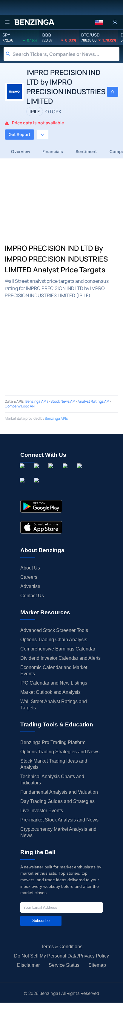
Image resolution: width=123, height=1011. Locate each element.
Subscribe (41, 920)
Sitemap (97, 965)
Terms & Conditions (61, 946)
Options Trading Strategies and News (59, 751)
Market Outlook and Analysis (50, 692)
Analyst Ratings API (94, 401)
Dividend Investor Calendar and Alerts (60, 658)
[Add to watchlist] (112, 92)
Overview (20, 151)
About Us (30, 567)
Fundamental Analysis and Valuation (59, 792)
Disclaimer (28, 965)
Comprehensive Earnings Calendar (57, 648)
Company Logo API (20, 406)
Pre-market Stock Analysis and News (59, 819)
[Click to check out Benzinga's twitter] (66, 473)
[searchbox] (66, 54)
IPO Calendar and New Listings (53, 682)
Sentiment (86, 151)
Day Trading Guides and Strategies (57, 801)
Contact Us (32, 595)
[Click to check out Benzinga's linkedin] (52, 473)
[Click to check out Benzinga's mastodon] (38, 487)
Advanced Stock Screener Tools (54, 630)
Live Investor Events (41, 810)
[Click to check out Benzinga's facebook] (23, 473)
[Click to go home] (34, 22)
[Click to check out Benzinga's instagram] (38, 473)
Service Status (64, 965)
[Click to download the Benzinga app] (41, 506)
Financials (52, 151)
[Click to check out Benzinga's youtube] (81, 473)
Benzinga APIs (36, 401)
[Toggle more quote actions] (43, 134)
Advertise (30, 586)
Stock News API (63, 401)
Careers (28, 577)
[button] (98, 22)
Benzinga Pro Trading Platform (52, 742)
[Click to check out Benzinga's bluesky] (23, 487)
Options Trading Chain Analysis (53, 639)
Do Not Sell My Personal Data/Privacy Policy (61, 955)
